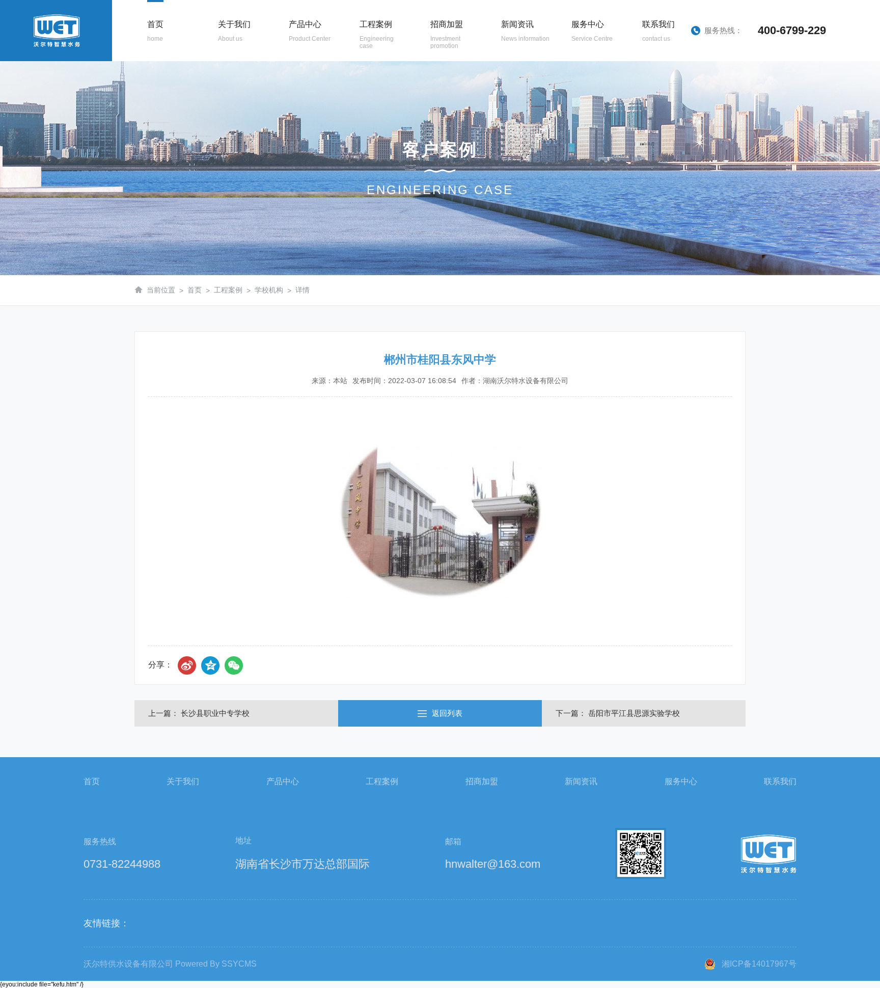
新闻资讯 (581, 781)
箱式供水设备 (299, 126)
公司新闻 (511, 68)
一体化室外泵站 (299, 145)
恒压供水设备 (299, 106)
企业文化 (228, 87)
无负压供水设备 (299, 87)
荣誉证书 (228, 126)
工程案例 (228, 290)
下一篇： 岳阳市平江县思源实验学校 (618, 713)
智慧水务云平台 (582, 106)
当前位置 (161, 290)
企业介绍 (228, 68)
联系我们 (780, 781)
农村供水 (369, 145)
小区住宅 (369, 68)
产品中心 (282, 781)
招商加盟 (481, 781)
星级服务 (581, 68)
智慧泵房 (299, 68)
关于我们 (183, 781)
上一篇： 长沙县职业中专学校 (199, 713)
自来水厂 (369, 106)
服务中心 (681, 781)
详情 (302, 290)
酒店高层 (369, 126)
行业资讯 (511, 87)
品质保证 (228, 106)
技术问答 (511, 106)
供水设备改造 (581, 87)
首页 (194, 290)
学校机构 (369, 87)
